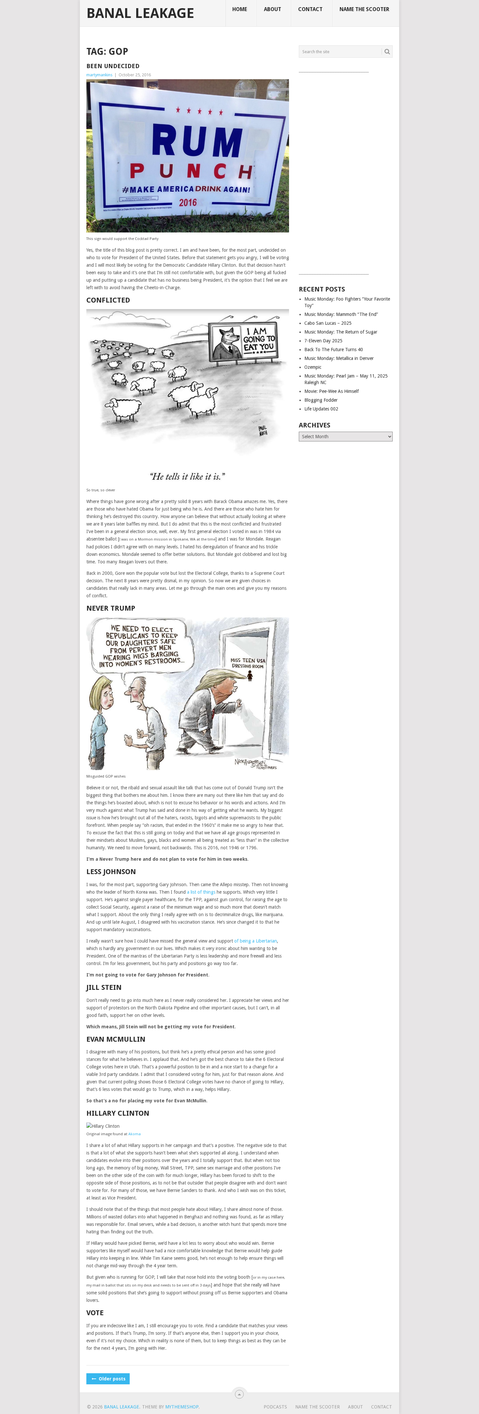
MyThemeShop (181, 1406)
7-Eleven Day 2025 (323, 340)
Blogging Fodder (321, 400)
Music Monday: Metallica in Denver (339, 358)
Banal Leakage (140, 13)
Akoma (134, 1134)
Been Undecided (112, 66)
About (272, 9)
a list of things (201, 892)
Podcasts (275, 1406)
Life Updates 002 (321, 408)
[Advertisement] (346, 172)
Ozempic (312, 367)
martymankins (99, 74)
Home (239, 9)
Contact (310, 9)
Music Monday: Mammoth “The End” (341, 314)
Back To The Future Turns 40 (333, 349)
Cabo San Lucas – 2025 (328, 323)
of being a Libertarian (255, 941)
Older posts (111, 1378)
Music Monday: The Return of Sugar (340, 332)
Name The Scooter (364, 9)
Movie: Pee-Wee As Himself (331, 391)
